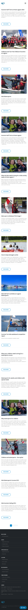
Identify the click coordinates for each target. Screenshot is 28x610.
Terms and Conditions (6, 577)
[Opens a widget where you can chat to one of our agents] (23, 607)
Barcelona (4, 563)
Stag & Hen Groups (5, 541)
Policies (3, 581)
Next (17, 525)
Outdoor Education (5, 546)
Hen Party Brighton (5, 569)
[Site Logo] (3, 3)
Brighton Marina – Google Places (7, 594)
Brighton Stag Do (5, 571)
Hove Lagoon (4, 561)
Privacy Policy (4, 579)
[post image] (14, 39)
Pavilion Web (4, 607)
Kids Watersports (5, 536)
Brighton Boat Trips (5, 551)
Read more (6, 24)
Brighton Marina (5, 559)
